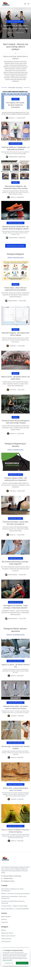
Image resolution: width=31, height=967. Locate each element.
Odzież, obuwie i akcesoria (15, 21)
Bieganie (15, 99)
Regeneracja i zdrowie (15, 474)
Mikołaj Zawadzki (5, 916)
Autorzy (4, 913)
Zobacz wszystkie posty (15, 257)
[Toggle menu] (28, 4)
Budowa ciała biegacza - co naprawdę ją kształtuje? (15, 908)
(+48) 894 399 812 (8, 878)
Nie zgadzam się (9, 963)
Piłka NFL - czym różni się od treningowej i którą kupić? (15, 893)
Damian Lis (4, 919)
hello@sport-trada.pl (8, 881)
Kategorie (4, 927)
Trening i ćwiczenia (15, 143)
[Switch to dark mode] (25, 3)
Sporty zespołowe (6, 941)
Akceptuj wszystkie (22, 963)
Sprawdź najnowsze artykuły (15, 246)
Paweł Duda (4, 922)
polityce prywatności (7, 960)
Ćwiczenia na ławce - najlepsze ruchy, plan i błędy (14, 906)
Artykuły (4, 885)
